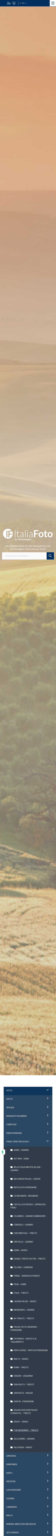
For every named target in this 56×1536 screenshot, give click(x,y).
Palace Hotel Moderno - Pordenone (24, 1328)
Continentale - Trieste (25, 1233)
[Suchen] (50, 555)
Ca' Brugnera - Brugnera (25, 1195)
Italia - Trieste (21, 1292)
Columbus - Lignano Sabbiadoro (29, 1216)
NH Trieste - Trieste (23, 1318)
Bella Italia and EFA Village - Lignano (26, 1168)
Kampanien (11, 1464)
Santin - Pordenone (23, 1401)
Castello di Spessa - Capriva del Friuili (28, 1206)
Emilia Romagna (14, 1133)
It (21, 3)
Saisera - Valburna (23, 1375)
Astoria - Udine (21, 1158)
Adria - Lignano (21, 1150)
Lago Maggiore (13, 1489)
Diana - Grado (20, 1250)
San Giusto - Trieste (23, 1384)
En (23, 3)
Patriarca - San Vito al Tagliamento (23, 1340)
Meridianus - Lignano (24, 1309)
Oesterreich (12, 1532)
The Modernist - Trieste (25, 1430)
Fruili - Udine (19, 1284)
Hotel (9, 1090)
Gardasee (11, 1455)
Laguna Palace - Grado (24, 1301)
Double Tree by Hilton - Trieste (29, 1258)
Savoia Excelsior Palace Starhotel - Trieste (24, 1411)
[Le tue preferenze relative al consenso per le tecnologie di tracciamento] (2, 1152)
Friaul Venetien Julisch (17, 1141)
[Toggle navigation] (53, 3)
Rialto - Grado (20, 1358)
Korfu (9, 1472)
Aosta (9, 1098)
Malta (9, 1515)
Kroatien (10, 1481)
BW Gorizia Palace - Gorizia (26, 1178)
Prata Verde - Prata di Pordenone (30, 1350)
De (26, 3)
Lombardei (11, 1507)
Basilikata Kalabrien (16, 1116)
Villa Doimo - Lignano (24, 1438)
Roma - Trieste (21, 1367)
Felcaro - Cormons (23, 1267)
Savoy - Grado (20, 1421)
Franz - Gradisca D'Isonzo (26, 1275)
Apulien (10, 1107)
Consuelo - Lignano (23, 1224)
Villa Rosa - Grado (22, 1447)
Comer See (11, 1124)
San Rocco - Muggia (23, 1393)
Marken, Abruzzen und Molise (21, 1524)
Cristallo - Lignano (23, 1241)
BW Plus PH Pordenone (25, 1187)
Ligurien (10, 1498)
